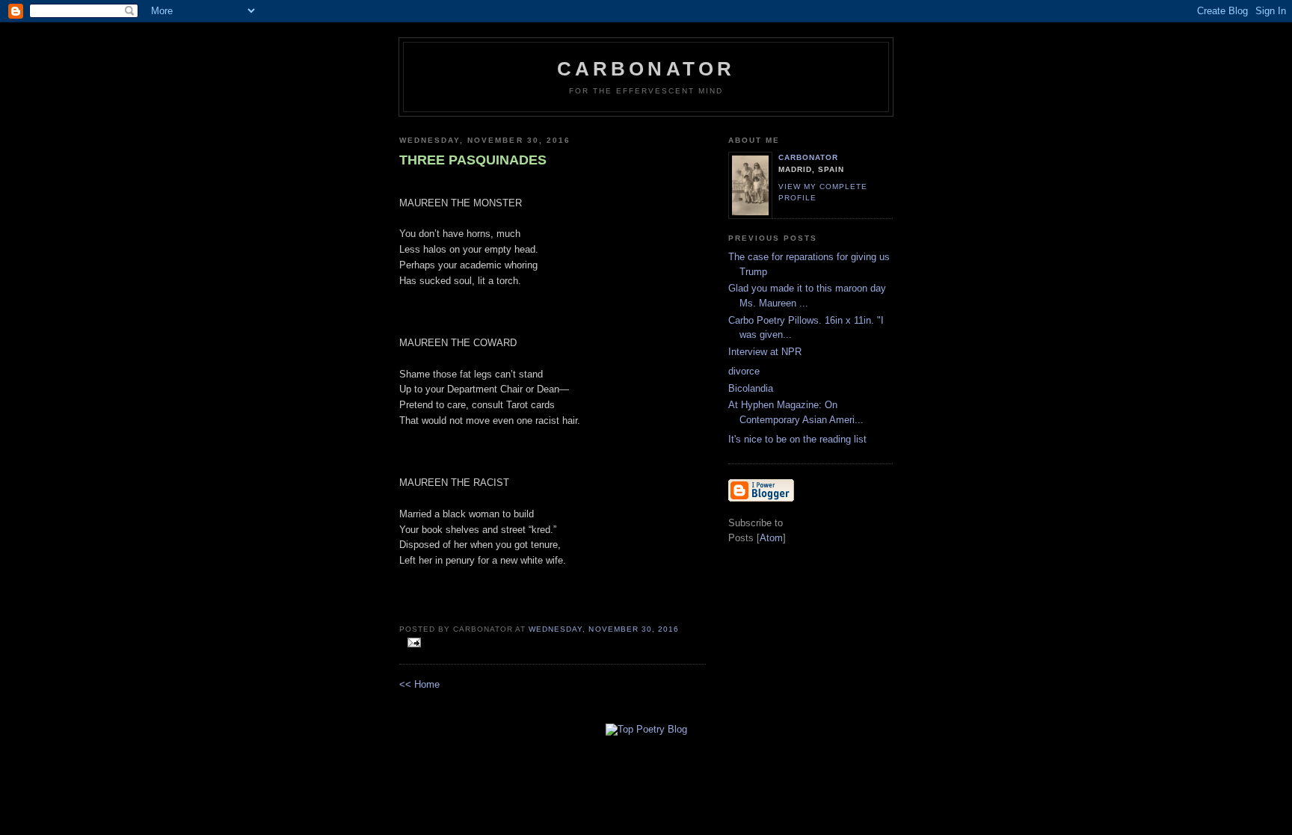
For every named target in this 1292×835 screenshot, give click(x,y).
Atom (771, 537)
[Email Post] (411, 643)
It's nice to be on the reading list (797, 439)
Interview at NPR (765, 351)
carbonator (808, 157)
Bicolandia (750, 388)
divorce (744, 371)
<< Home (419, 684)
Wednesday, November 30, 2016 (603, 629)
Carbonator (646, 69)
